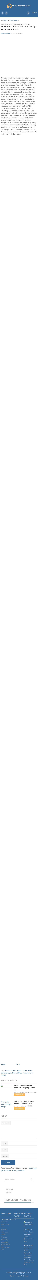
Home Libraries (10, 1071)
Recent (9, 1193)
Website (5, 1156)
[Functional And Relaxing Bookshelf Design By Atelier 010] (6, 1088)
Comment (6, 1123)
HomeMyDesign (22, 1276)
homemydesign (5, 33)
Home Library (22, 1071)
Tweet (3, 1064)
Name (4, 1143)
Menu (34, 13)
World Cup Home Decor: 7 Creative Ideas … (29, 1233)
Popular (9, 1189)
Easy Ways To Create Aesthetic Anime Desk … (29, 1256)
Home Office (17, 1073)
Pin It (18, 1064)
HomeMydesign (12, 1273)
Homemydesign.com (7, 1219)
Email (4, 1150)
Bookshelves (19, 1094)
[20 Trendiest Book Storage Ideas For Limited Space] (6, 1104)
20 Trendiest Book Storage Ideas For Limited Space (24, 1102)
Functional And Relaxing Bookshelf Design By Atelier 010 (24, 1088)
